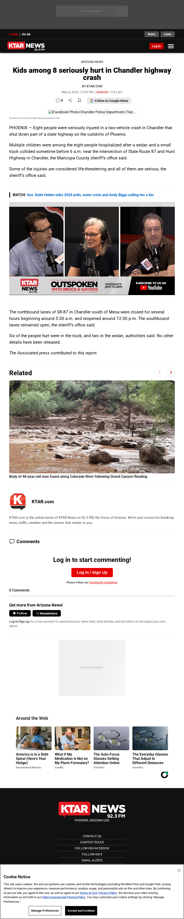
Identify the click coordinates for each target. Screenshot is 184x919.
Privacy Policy (108, 893)
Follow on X (92, 854)
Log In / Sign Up (92, 572)
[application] (92, 248)
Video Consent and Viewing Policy (63, 897)
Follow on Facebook (92, 848)
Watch (152, 34)
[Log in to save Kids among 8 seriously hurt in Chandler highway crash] (79, 100)
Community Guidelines (103, 582)
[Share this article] (70, 100)
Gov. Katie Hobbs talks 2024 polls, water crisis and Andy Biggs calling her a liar (90, 195)
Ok (179, 870)
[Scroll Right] (171, 372)
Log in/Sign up (19, 621)
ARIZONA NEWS (92, 62)
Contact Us (92, 836)
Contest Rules (92, 842)
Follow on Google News (111, 101)
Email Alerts (92, 860)
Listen (167, 34)
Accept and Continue (81, 910)
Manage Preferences (45, 910)
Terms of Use (88, 893)
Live (15, 34)
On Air (26, 34)
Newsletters (48, 613)
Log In (156, 46)
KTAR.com (43, 501)
